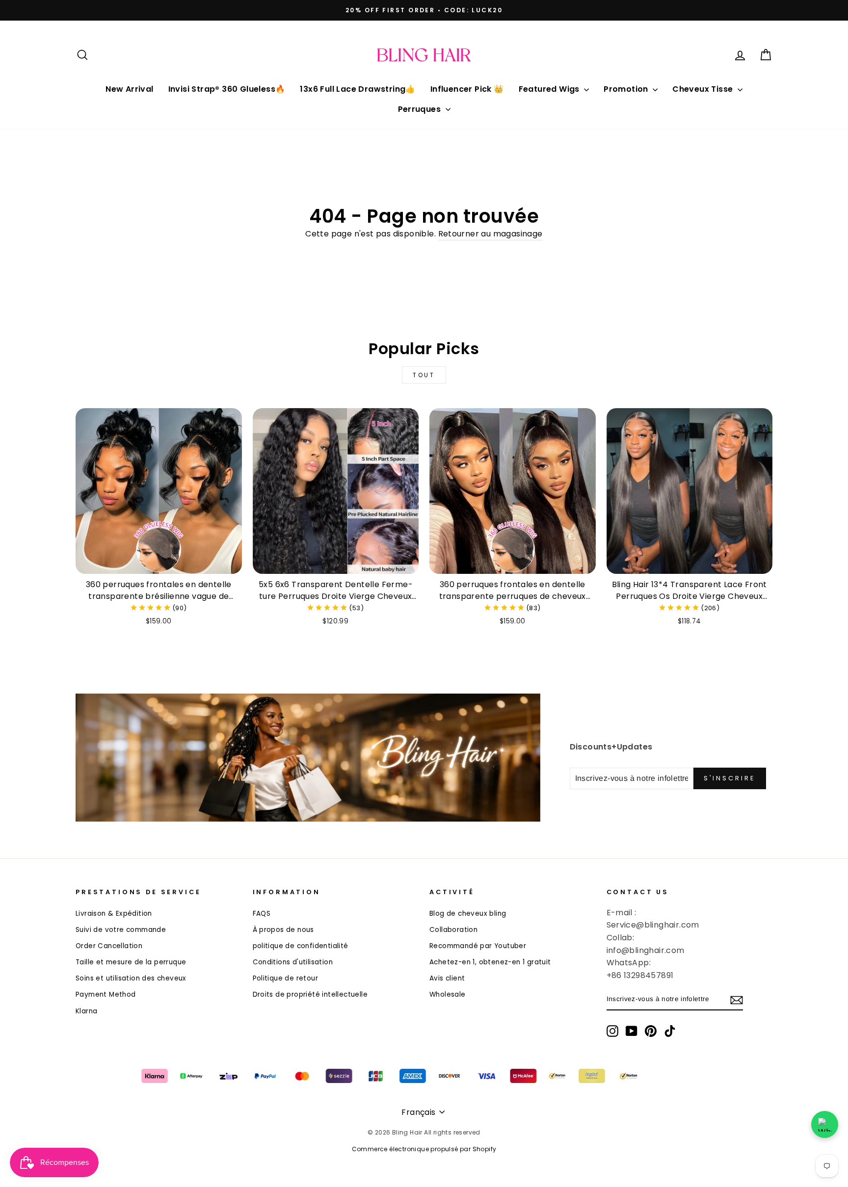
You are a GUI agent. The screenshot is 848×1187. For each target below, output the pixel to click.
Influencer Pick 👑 (467, 89)
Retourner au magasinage (490, 233)
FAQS (262, 913)
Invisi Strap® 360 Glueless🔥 (227, 89)
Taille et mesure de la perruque (131, 962)
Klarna (86, 1011)
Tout (424, 375)
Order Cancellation (109, 946)
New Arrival (129, 89)
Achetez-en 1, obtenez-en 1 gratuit (490, 962)
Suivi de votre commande (121, 929)
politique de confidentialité (300, 946)
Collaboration (453, 929)
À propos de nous (283, 929)
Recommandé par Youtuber (477, 946)
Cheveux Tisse (703, 89)
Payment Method (106, 994)
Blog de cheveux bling (467, 913)
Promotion (627, 89)
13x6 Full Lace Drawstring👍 (357, 89)
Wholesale (447, 994)
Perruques (420, 109)
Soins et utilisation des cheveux (131, 978)
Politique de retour (285, 978)
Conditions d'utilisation (293, 962)
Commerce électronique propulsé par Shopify (424, 1149)
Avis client (447, 978)
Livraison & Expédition (114, 913)
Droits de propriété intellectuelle (310, 994)
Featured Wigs (550, 89)
